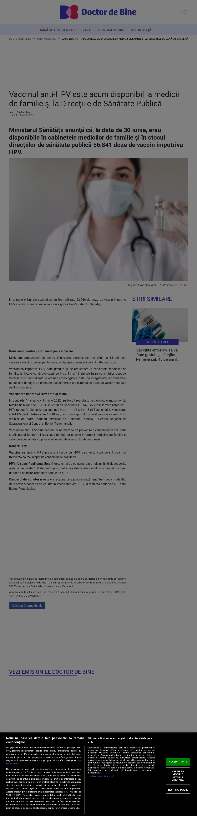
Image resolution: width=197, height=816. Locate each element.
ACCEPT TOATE (178, 761)
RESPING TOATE (178, 789)
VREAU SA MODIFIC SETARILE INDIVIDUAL (178, 776)
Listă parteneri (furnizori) (101, 776)
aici (65, 791)
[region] (98, 774)
